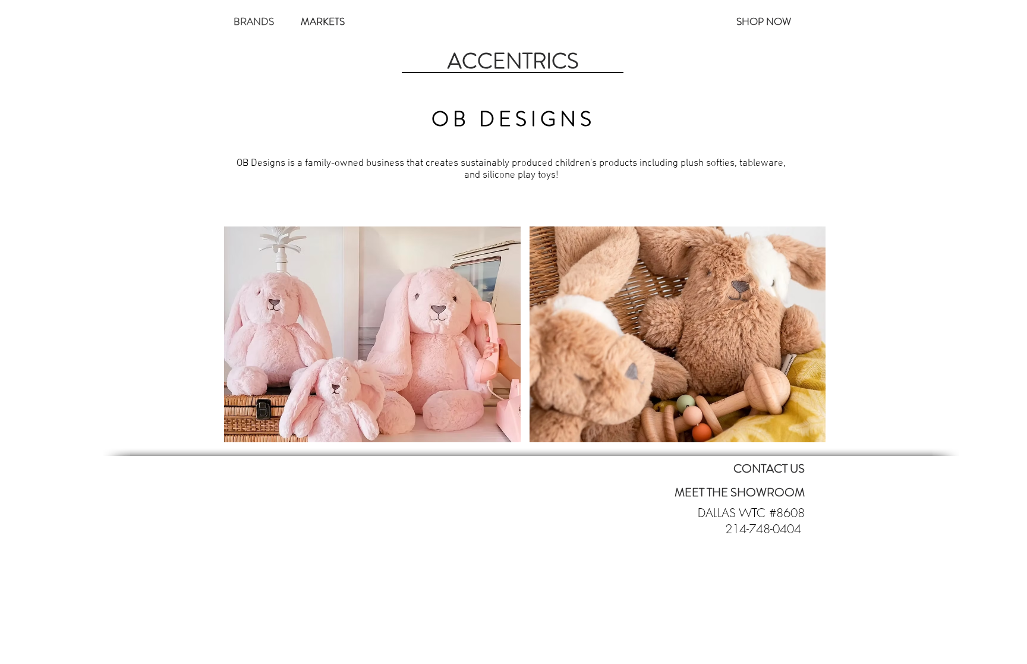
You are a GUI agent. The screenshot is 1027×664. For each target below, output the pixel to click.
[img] (372, 334)
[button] (253, 21)
